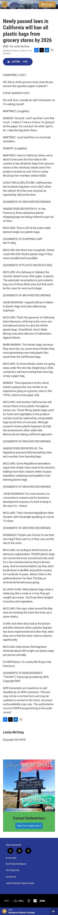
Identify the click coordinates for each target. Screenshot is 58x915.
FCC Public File (12, 870)
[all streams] (54, 911)
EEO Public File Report (16, 864)
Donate (48, 4)
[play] (4, 911)
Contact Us (11, 877)
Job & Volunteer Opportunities (20, 883)
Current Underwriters (29, 818)
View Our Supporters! (29, 825)
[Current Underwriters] (29, 786)
